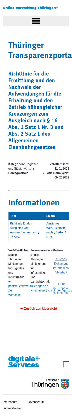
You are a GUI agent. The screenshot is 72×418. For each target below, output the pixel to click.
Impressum (10, 402)
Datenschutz (36, 402)
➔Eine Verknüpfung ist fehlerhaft (61, 288)
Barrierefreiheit (12, 408)
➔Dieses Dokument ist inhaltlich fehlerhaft (61, 266)
